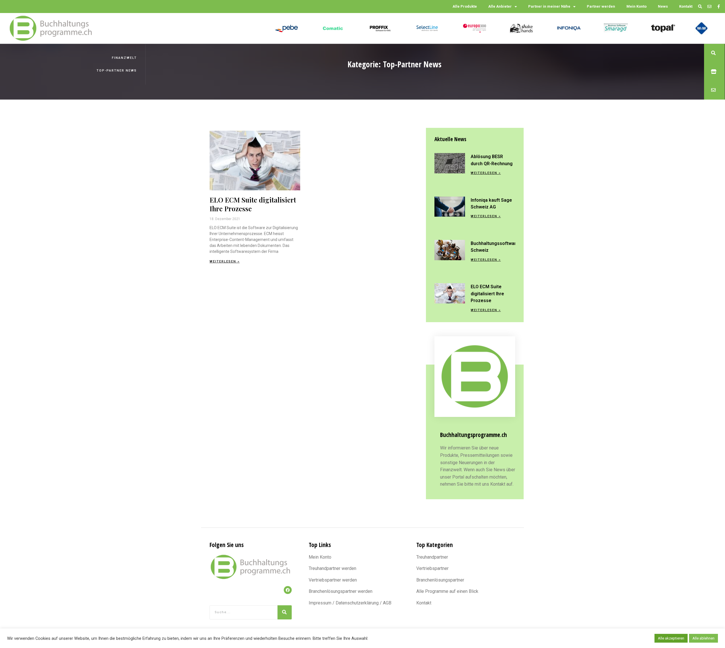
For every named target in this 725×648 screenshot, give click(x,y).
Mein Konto (636, 6)
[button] (714, 53)
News (663, 6)
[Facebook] (288, 590)
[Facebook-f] (718, 6)
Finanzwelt (124, 58)
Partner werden (601, 6)
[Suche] (285, 612)
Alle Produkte (465, 6)
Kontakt (685, 6)
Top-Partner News (117, 70)
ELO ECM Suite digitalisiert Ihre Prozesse (253, 204)
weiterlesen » (225, 261)
